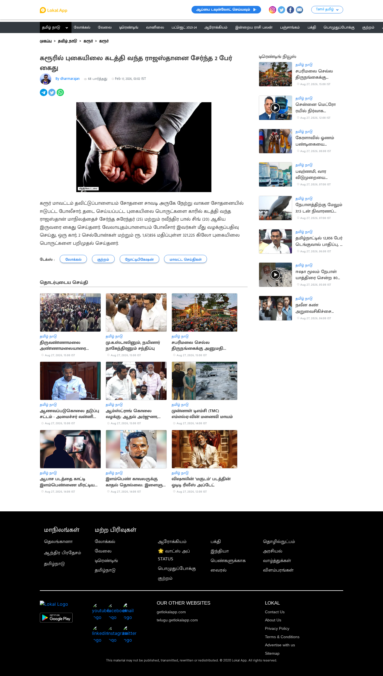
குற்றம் (165, 578)
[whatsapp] (61, 95)
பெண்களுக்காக (228, 561)
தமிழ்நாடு (54, 564)
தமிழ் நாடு (51, 27)
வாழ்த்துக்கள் (277, 561)
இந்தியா (220, 551)
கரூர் (88, 41)
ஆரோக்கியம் (172, 542)
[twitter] (52, 95)
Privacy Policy (277, 628)
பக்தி (216, 542)
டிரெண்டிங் (106, 561)
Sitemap (272, 653)
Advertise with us (280, 645)
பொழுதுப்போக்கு (177, 568)
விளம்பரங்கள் (278, 570)
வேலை (103, 551)
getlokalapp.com (171, 612)
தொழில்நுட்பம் (279, 542)
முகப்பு (46, 41)
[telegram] (44, 95)
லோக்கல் (105, 542)
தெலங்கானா (58, 542)
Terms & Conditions (282, 637)
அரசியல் (272, 551)
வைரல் (219, 570)
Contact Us (275, 612)
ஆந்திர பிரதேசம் (62, 553)
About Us (273, 620)
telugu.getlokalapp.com (177, 620)
